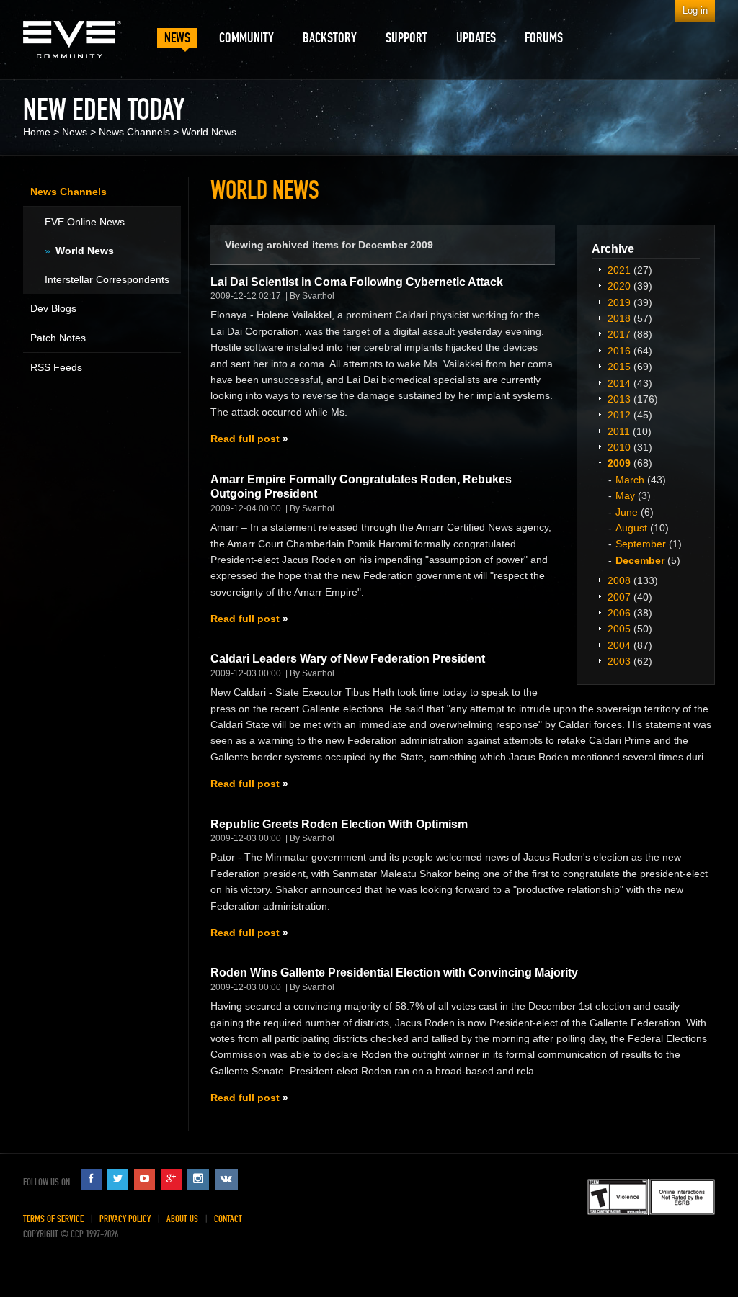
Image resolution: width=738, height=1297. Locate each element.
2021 (619, 270)
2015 (619, 366)
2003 (619, 661)
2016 (619, 350)
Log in (695, 10)
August (631, 528)
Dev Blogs (53, 308)
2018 (619, 318)
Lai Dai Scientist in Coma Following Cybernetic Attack (356, 282)
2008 (619, 580)
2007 (619, 597)
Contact (228, 1219)
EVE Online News (85, 222)
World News (209, 132)
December (639, 560)
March (629, 479)
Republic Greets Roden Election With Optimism (339, 824)
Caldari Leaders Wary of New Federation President (347, 658)
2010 (619, 447)
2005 (619, 628)
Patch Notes (58, 338)
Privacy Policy (125, 1219)
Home (36, 132)
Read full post (245, 438)
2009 (619, 463)
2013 (619, 399)
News (74, 132)
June (626, 512)
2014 (619, 383)
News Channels (134, 132)
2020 (619, 286)
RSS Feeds (56, 367)
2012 (619, 415)
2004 (619, 645)
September (640, 543)
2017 (619, 334)
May (625, 495)
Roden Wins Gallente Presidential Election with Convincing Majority (394, 972)
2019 (619, 302)
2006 (619, 613)
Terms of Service (53, 1219)
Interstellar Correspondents (107, 279)
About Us (182, 1219)
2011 (619, 431)
